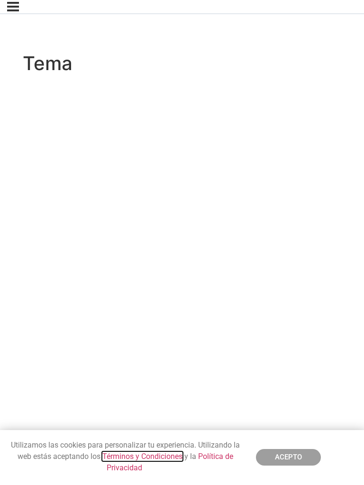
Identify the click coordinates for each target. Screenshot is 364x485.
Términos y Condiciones (142, 456)
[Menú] (13, 6)
